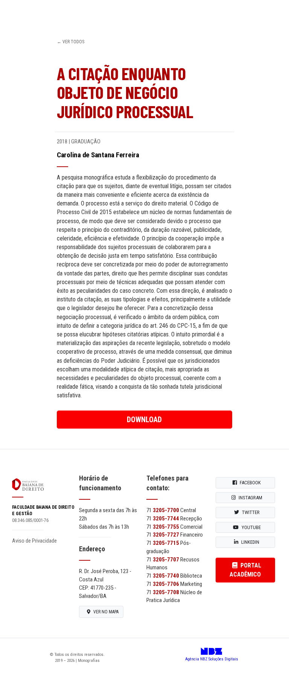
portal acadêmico (245, 570)
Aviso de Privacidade (34, 540)
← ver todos (70, 41)
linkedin (250, 542)
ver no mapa (106, 611)
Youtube (251, 527)
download (144, 419)
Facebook (250, 482)
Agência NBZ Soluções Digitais (211, 656)
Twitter (251, 512)
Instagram (250, 497)
